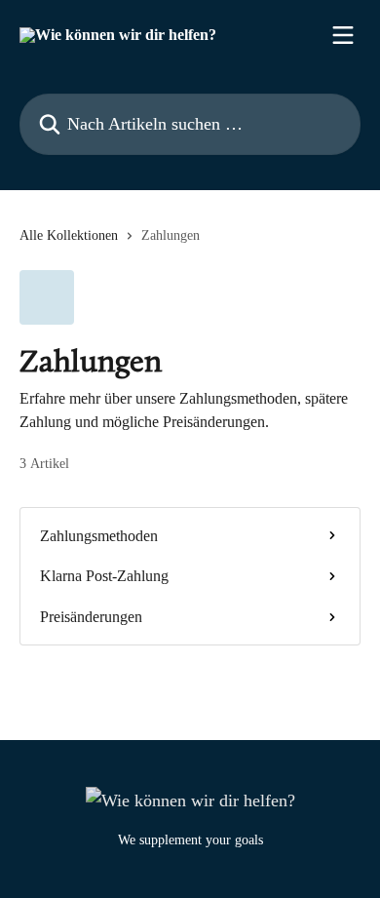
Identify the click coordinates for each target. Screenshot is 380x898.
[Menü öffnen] (343, 35)
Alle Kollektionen (68, 235)
